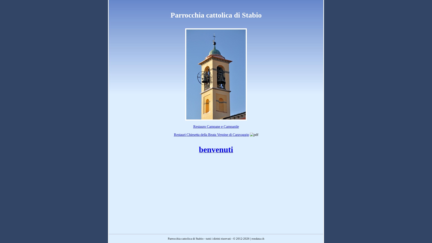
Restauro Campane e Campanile (216, 126)
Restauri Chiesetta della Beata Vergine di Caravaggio (211, 135)
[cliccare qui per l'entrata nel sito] (216, 119)
